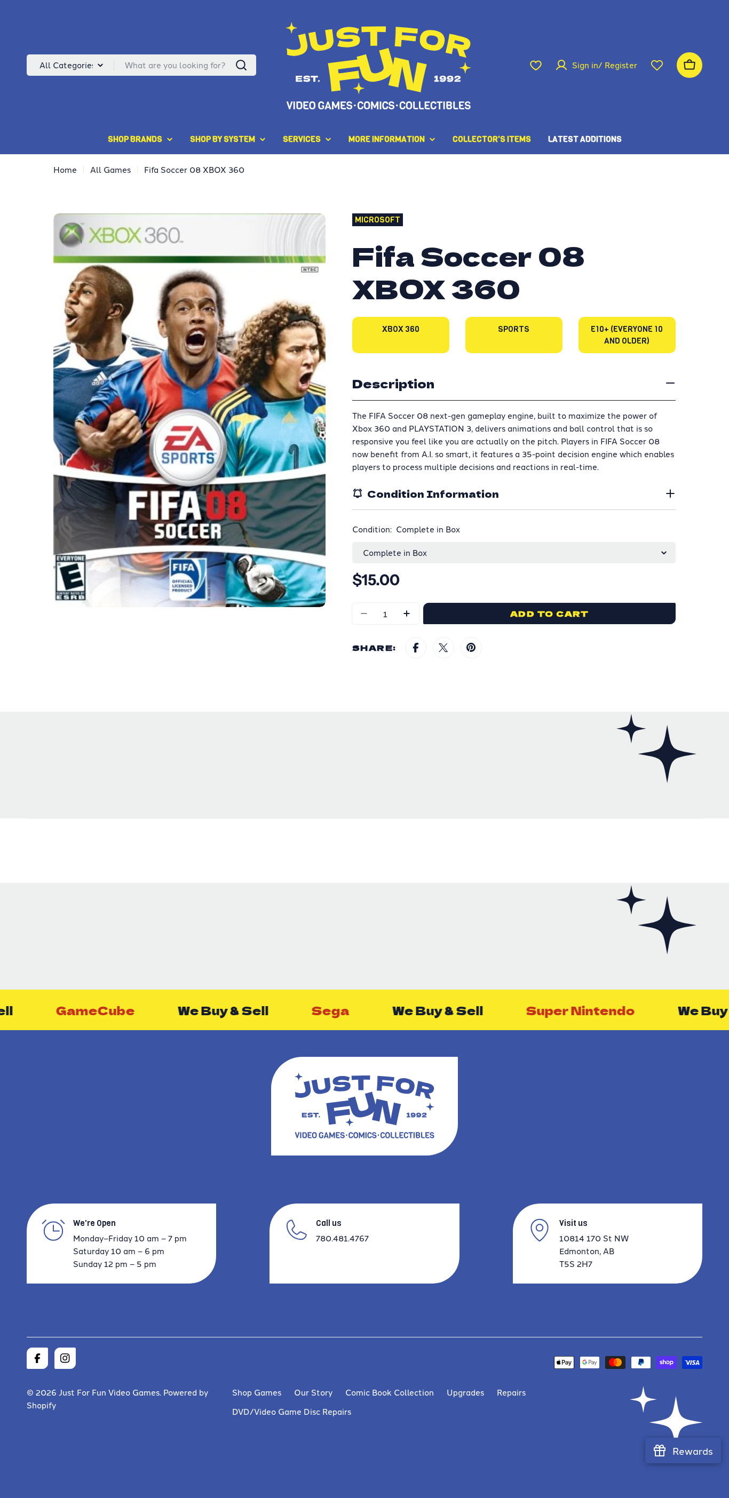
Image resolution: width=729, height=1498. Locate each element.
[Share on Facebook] (415, 647)
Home (65, 169)
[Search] (241, 65)
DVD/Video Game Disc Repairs (291, 1411)
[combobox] (141, 65)
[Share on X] (443, 647)
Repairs (511, 1392)
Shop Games (256, 1392)
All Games (110, 169)
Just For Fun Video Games (109, 1392)
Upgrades (465, 1392)
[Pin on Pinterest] (471, 647)
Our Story (313, 1392)
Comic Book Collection (389, 1392)
